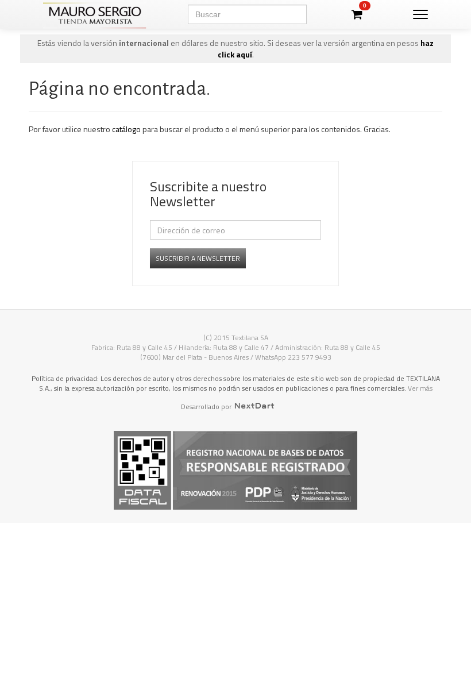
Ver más (420, 388)
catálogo (126, 129)
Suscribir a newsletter (198, 258)
